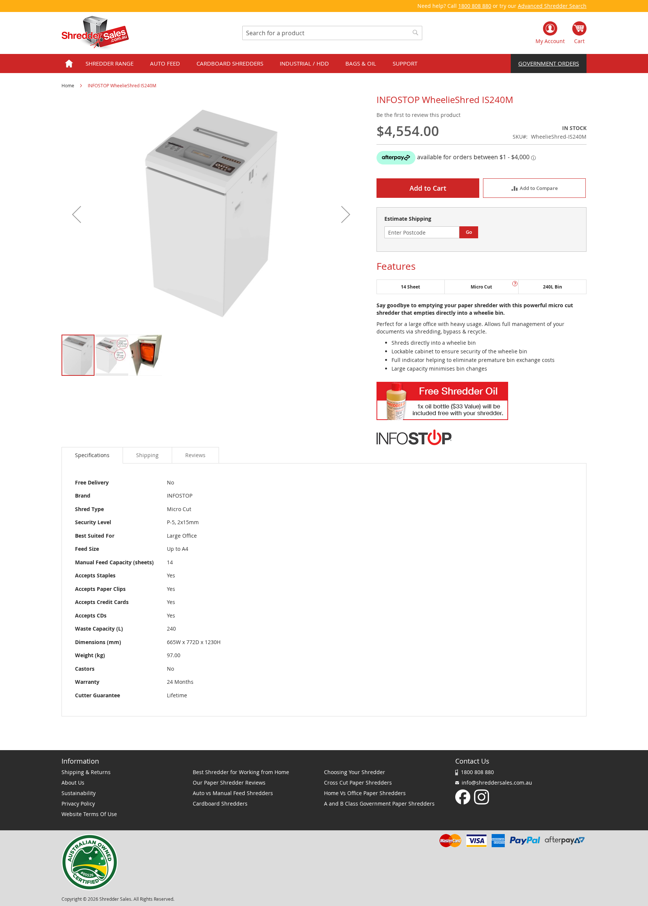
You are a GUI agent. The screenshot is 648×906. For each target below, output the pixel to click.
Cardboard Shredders (220, 803)
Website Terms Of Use (89, 814)
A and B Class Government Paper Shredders (379, 803)
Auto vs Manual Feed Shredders (233, 793)
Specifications (92, 455)
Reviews (195, 455)
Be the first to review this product (418, 114)
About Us (73, 782)
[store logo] (95, 33)
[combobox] (332, 33)
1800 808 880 (474, 5)
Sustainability (79, 793)
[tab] (92, 455)
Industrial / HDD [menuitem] (304, 63)
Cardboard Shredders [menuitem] (229, 63)
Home (68, 85)
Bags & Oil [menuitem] (360, 63)
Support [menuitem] (405, 63)
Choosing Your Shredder (354, 772)
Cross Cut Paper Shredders (358, 782)
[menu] (324, 63)
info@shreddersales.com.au (497, 782)
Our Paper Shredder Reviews (229, 782)
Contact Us (472, 760)
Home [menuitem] (69, 63)
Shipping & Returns (86, 772)
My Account (550, 41)
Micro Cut (481, 287)
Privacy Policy (78, 803)
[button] (77, 214)
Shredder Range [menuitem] (110, 63)
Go (469, 232)
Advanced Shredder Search (552, 5)
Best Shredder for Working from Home (241, 772)
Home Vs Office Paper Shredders (365, 793)
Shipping (147, 455)
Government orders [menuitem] (548, 63)
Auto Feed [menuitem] (165, 63)
